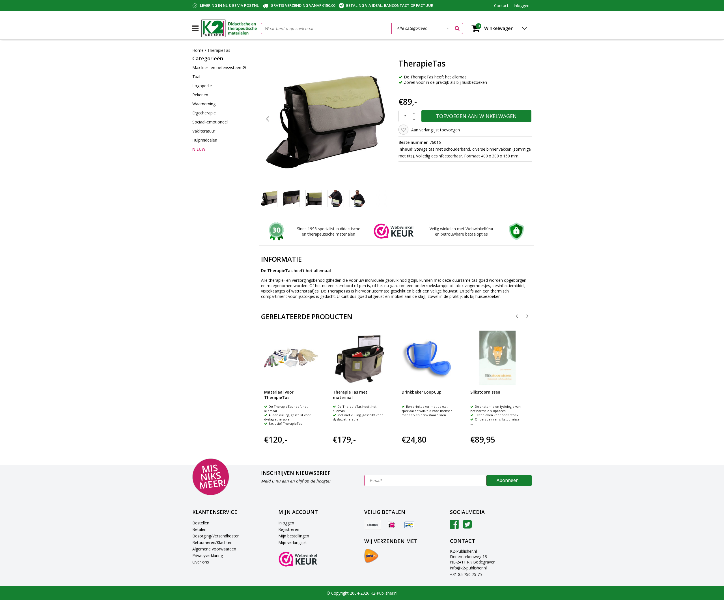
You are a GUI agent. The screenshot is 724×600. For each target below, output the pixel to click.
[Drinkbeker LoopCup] (429, 358)
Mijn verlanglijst (292, 542)
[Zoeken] (457, 28)
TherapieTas (218, 50)
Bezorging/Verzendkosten (216, 536)
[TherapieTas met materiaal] (360, 358)
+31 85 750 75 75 (466, 574)
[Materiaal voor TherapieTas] (291, 358)
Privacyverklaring (207, 555)
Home (198, 50)
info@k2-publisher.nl (468, 568)
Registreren (288, 529)
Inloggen (286, 523)
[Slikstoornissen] (497, 358)
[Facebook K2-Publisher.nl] (454, 526)
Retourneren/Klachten (212, 542)
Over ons (200, 562)
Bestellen (200, 523)
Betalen (199, 529)
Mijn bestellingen (293, 536)
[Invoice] (372, 525)
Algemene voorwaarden (214, 549)
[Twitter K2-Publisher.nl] (467, 526)
